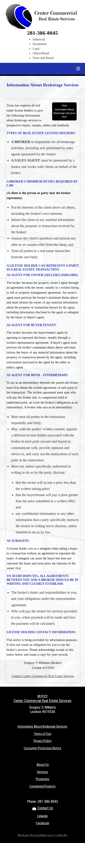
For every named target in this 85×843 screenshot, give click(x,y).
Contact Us (45, 808)
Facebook (42, 823)
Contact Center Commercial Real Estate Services (43, 676)
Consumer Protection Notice (42, 748)
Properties (42, 779)
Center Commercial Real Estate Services (42, 701)
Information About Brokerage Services (42, 727)
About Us (42, 765)
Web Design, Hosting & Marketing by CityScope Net (43, 835)
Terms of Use (42, 734)
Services (42, 772)
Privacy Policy (42, 741)
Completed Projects (42, 786)
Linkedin (42, 816)
